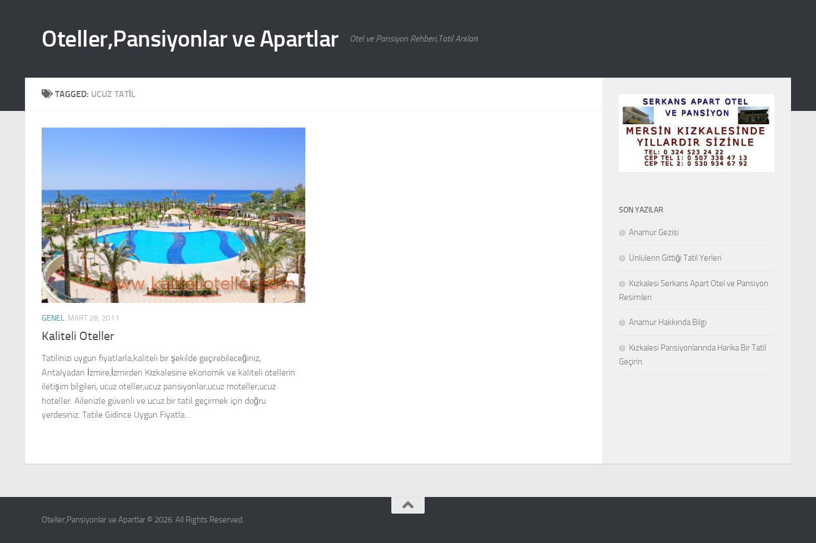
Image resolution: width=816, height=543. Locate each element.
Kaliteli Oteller (78, 336)
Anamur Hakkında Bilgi (668, 322)
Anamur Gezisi (654, 232)
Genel (53, 318)
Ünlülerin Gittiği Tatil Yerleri (675, 258)
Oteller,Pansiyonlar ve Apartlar (190, 39)
